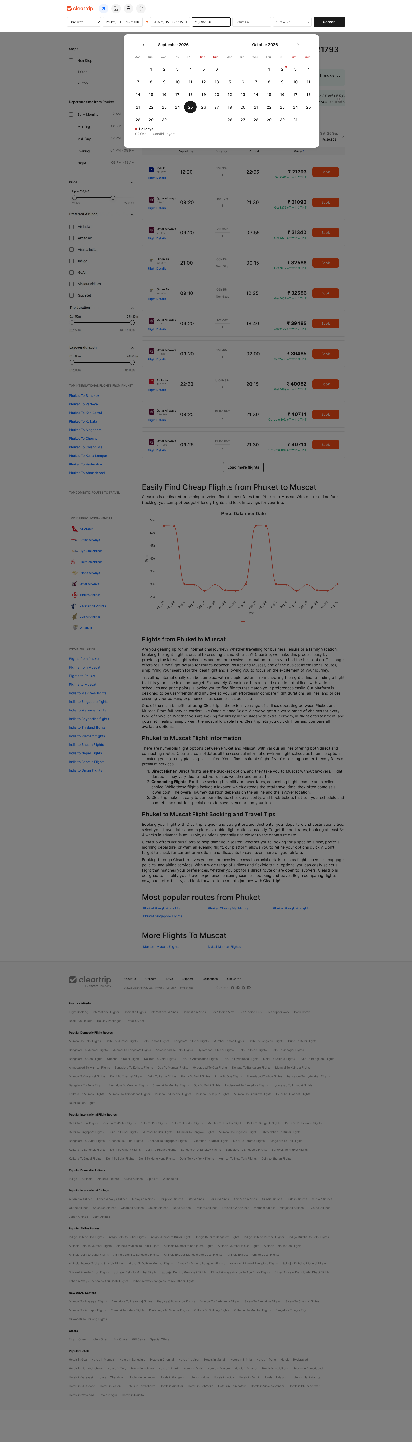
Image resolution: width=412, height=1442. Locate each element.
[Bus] (128, 8)
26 (203, 107)
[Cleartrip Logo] (80, 8)
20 (216, 94)
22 (151, 107)
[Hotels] (116, 8)
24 (177, 107)
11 (190, 81)
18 (190, 94)
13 (217, 81)
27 (216, 107)
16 (164, 94)
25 (190, 107)
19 (203, 94)
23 (164, 107)
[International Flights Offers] (141, 8)
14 (138, 94)
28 (138, 119)
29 (151, 119)
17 (177, 94)
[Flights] (103, 8)
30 (164, 119)
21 (138, 107)
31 (295, 119)
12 (203, 81)
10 (177, 81)
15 (151, 94)
